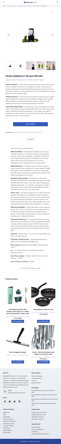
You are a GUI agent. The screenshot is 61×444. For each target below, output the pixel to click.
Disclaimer (35, 432)
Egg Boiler (6, 412)
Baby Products (36, 383)
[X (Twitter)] (10, 401)
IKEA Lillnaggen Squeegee (17, 352)
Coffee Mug (6, 432)
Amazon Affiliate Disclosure (40, 434)
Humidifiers (6, 417)
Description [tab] (30, 139)
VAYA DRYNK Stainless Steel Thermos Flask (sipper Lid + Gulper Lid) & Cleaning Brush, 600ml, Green (17, 311)
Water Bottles (7, 430)
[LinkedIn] (19, 401)
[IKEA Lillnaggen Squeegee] (18, 337)
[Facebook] (5, 401)
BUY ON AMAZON (30, 124)
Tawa (4, 415)
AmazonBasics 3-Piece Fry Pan (43, 309)
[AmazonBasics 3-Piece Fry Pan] (43, 294)
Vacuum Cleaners (8, 426)
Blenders (15, 132)
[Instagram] (14, 401)
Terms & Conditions (38, 429)
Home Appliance (37, 378)
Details (41, 80)
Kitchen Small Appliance (36, 132)
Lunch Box (6, 428)
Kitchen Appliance (23, 132)
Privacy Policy (36, 427)
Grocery (34, 380)
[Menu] (57, 2)
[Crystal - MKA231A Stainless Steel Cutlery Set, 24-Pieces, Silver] (43, 337)
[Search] (3, 2)
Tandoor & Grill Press (9, 421)
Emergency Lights (8, 423)
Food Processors (8, 419)
